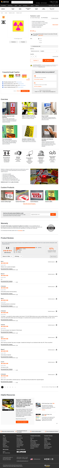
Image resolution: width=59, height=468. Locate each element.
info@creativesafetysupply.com (48, 91)
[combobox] (22, 2)
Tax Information (33, 443)
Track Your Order (47, 443)
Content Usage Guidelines (35, 444)
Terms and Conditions (34, 446)
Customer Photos (20, 445)
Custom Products (7, 187)
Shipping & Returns (47, 444)
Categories (5, 440)
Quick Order (51, 5)
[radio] (29, 247)
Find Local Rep (33, 441)
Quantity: (32, 54)
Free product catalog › (38, 79)
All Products (25, 5)
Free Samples (19, 440)
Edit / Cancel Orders (6, 452)
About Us (37, 5)
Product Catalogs (20, 441)
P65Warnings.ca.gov (41, 66)
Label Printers (10, 5)
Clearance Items (6, 446)
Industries (4, 443)
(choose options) (21, 83)
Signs (20, 5)
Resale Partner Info (33, 440)
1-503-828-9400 (25, 458)
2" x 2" (40, 38)
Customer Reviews (20, 444)
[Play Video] (3, 22)
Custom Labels (12, 9)
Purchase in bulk (55, 56)
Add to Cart (49, 60)
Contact (45, 440)
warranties (20, 230)
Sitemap (18, 446)
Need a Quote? (55, 24)
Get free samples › (38, 86)
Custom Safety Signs (6, 201)
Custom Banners (34, 201)
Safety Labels (20, 9)
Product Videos (19, 443)
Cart (57, 5)
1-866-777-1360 (54, 2)
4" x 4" (40, 42)
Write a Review (53, 256)
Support (32, 5)
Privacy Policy (5, 465)
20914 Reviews (8, 252)
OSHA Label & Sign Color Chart (47, 415)
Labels (16, 5)
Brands (4, 444)
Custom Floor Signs (20, 201)
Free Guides (19, 439)
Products (4, 439)
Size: (31, 38)
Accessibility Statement (34, 445)
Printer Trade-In (47, 448)
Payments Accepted (48, 446)
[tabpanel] (45, 406)
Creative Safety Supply (12, 466)
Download (43, 409)
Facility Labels (36, 9)
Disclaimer (32, 448)
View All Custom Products (29, 203)
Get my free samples (21, 421)
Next (57, 423)
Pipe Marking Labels (28, 9)
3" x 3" (40, 40)
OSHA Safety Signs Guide (47, 403)
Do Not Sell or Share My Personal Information (15, 465)
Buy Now (35, 60)
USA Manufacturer (36, 459)
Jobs (31, 439)
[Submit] (12, 2)
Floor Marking (3, 5)
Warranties (46, 445)
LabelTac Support (47, 439)
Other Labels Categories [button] (52, 9)
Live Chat (45, 441)
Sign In (54, 5)
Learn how (40, 35)
